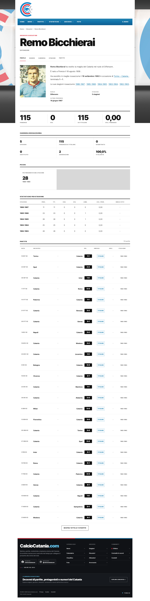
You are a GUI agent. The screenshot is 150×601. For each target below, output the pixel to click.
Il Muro (125, 22)
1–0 (88, 278)
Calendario (70, 553)
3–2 (88, 310)
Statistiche (54, 22)
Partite (41, 22)
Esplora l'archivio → (119, 579)
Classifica (70, 558)
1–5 (88, 354)
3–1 (88, 321)
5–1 (88, 463)
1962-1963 (124, 84)
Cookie (47, 592)
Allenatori (92, 558)
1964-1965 (102, 84)
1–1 (88, 256)
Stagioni (52, 58)
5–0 (88, 365)
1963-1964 (113, 84)
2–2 (88, 267)
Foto (79, 22)
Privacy (41, 592)
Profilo (23, 58)
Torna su (127, 593)
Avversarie (92, 562)
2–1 (88, 452)
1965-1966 (91, 84)
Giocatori (29, 29)
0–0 (88, 289)
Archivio (68, 22)
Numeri (32, 58)
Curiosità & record (118, 553)
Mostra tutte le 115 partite (75, 528)
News (30, 22)
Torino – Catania (121, 76)
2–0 (88, 398)
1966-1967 (80, 84)
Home (22, 22)
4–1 (88, 485)
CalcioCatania (39, 546)
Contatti (114, 558)
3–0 (88, 419)
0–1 (88, 507)
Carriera (41, 58)
